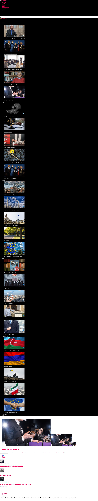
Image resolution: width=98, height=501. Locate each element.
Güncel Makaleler (5, 8)
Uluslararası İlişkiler (5, 7)
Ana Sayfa (4, 2)
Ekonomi (3, 5)
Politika (3, 3)
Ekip (2, 494)
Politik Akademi (4, 493)
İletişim (3, 9)
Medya (3, 6)
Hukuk (3, 4)
